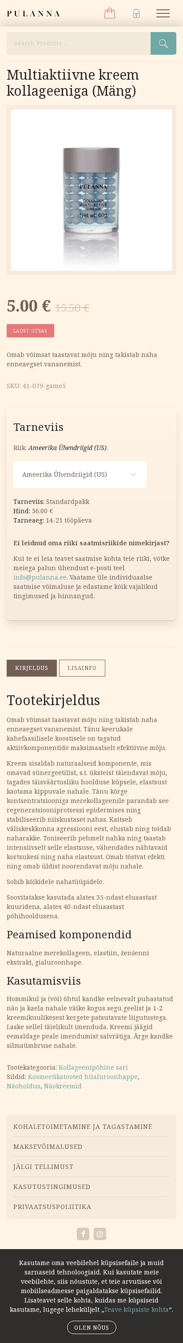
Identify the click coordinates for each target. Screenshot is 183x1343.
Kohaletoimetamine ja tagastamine (82, 1126)
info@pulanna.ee (40, 577)
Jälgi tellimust (43, 1166)
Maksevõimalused (48, 1146)
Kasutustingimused (52, 1186)
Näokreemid (63, 1086)
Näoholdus (23, 1086)
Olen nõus (91, 1327)
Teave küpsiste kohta (136, 1309)
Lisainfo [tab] (82, 668)
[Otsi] (163, 43)
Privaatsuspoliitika (52, 1206)
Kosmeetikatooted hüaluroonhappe (83, 1076)
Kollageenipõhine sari (93, 1067)
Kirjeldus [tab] (31, 668)
